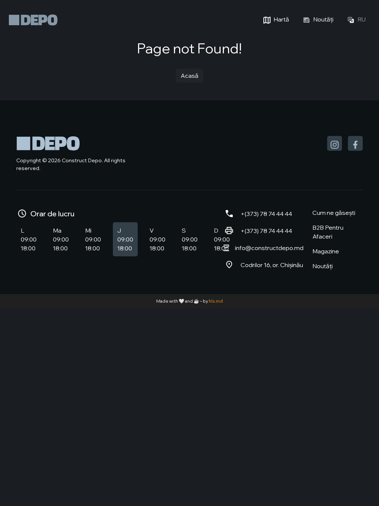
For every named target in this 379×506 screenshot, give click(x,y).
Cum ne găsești (333, 212)
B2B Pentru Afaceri (327, 232)
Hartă (280, 19)
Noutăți (322, 19)
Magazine (325, 251)
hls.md (216, 301)
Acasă (189, 75)
